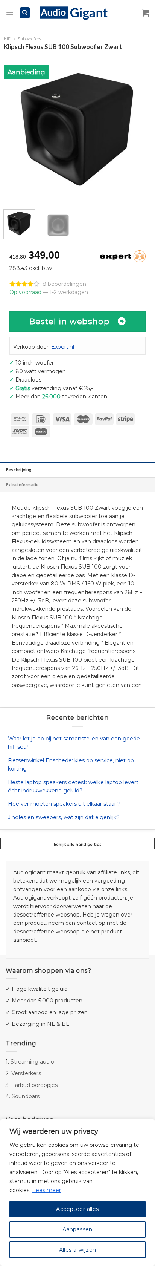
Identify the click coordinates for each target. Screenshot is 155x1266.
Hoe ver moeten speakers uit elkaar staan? (64, 803)
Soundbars (26, 1096)
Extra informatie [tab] (22, 484)
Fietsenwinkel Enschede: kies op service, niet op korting (71, 764)
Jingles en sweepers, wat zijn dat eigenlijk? (64, 817)
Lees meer (46, 1190)
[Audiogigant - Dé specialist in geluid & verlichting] (78, 12)
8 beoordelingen (64, 283)
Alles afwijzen (77, 1249)
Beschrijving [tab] (19, 469)
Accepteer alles (77, 1209)
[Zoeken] (25, 12)
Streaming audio (32, 1061)
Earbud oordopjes (34, 1085)
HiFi (8, 39)
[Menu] (10, 12)
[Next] (139, 128)
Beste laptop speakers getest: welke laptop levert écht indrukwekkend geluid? (73, 786)
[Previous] (16, 128)
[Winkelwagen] (145, 13)
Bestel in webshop (69, 321)
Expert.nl (62, 346)
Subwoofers (29, 39)
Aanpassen (77, 1229)
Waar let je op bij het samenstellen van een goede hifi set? (74, 742)
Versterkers (26, 1073)
